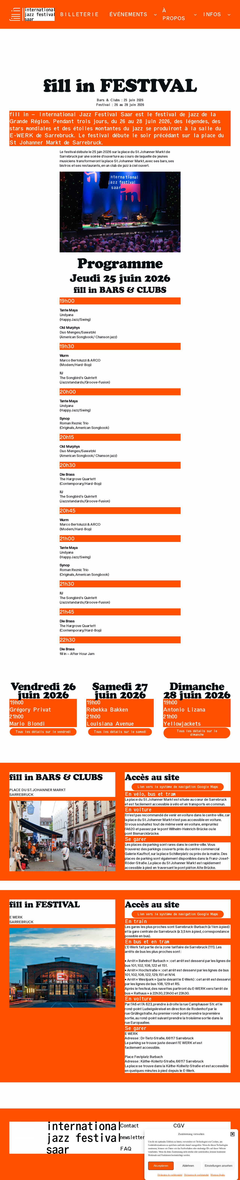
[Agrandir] (115, 1126)
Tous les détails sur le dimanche (197, 733)
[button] (232, 1134)
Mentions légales (218, 1175)
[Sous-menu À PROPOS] (195, 14)
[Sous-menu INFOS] (229, 14)
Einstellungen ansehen (218, 1165)
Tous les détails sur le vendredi (43, 732)
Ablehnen (188, 1165)
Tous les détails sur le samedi (120, 732)
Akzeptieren (161, 1165)
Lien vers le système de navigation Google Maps (177, 787)
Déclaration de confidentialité (170, 1175)
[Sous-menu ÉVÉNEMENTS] (155, 14)
